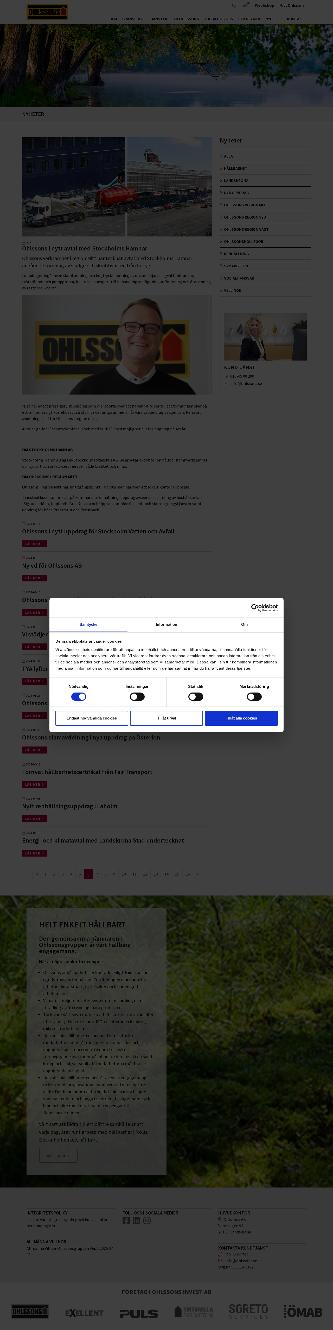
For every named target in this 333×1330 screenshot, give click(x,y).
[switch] (137, 697)
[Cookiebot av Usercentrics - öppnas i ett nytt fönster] (255, 608)
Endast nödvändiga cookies (92, 718)
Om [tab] (244, 624)
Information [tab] (166, 624)
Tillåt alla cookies (241, 718)
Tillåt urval (166, 718)
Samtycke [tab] (89, 624)
